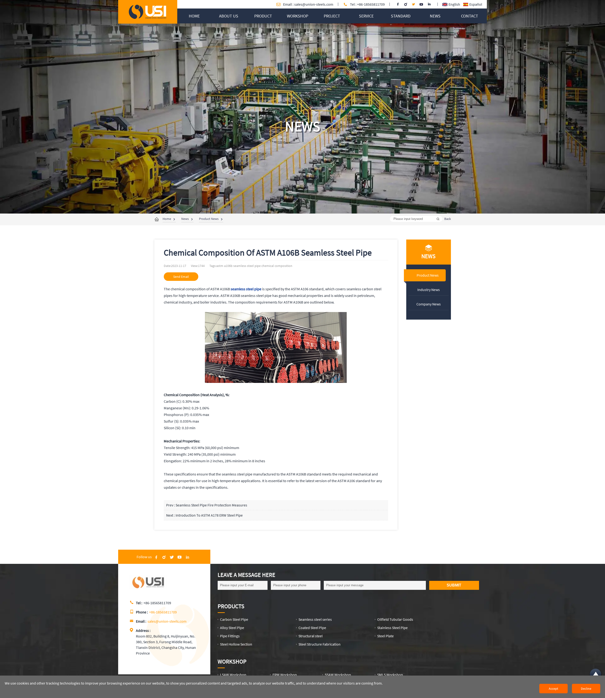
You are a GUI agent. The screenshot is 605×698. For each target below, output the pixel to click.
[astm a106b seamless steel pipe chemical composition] (148, 17)
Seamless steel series (315, 619)
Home (167, 219)
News (185, 219)
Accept (553, 688)
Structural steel (310, 636)
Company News (428, 304)
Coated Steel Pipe (312, 627)
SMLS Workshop (390, 674)
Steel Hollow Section (236, 644)
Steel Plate (385, 636)
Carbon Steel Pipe (234, 619)
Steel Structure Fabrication (319, 644)
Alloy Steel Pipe (232, 627)
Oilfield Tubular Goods (395, 619)
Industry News (428, 289)
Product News (209, 219)
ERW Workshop (284, 674)
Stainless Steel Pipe (392, 627)
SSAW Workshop (338, 674)
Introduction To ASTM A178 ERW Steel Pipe (209, 515)
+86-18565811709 (163, 612)
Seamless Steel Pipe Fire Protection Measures (211, 505)
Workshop (232, 661)
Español (475, 4)
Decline (586, 688)
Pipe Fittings (230, 636)
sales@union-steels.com (313, 4)
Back (447, 219)
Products (231, 606)
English (454, 4)
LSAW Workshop (233, 674)
